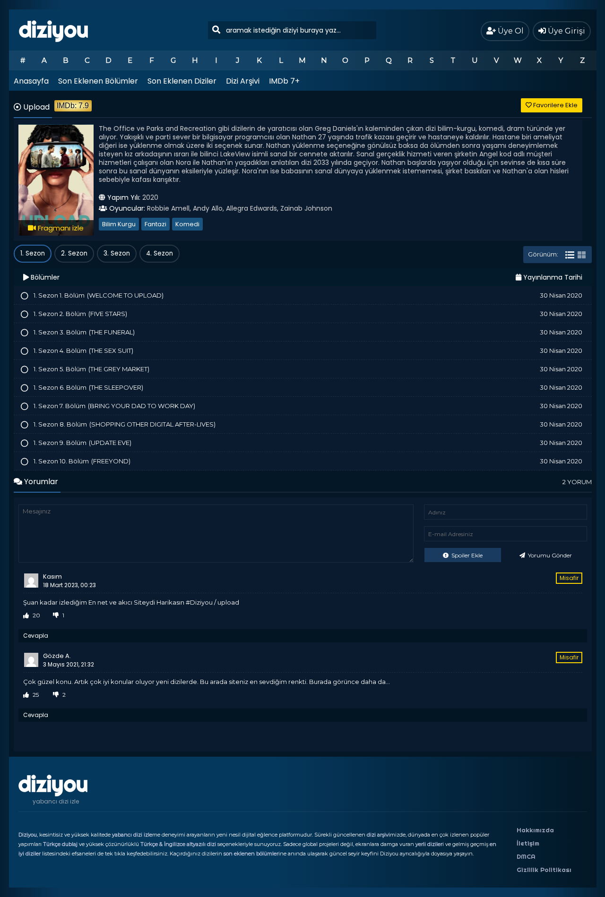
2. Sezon (74, 253)
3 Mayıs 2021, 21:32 (68, 664)
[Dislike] (56, 615)
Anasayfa (31, 81)
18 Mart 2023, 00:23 (69, 585)
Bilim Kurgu (119, 224)
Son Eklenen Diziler (181, 81)
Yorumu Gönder (549, 555)
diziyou (53, 30)
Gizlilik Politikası (544, 869)
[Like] (26, 615)
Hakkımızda (535, 830)
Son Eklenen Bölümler (98, 81)
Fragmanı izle (60, 228)
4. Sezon (159, 253)
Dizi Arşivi (242, 81)
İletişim (528, 843)
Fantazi (155, 224)
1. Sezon (32, 253)
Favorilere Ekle (555, 105)
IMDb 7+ (284, 81)
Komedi (187, 224)
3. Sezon (117, 253)
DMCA (526, 856)
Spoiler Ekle (466, 555)
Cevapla (35, 636)
